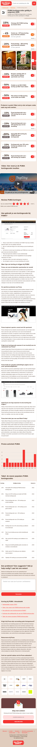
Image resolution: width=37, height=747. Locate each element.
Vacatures (17, 731)
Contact (11, 731)
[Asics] (24, 685)
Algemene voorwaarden (27, 731)
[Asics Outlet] (30, 685)
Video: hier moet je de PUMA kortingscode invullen (16, 607)
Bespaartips (25, 732)
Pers (19, 732)
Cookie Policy (12, 732)
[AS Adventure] (17, 685)
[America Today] (4, 685)
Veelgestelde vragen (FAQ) (9, 604)
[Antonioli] (11, 685)
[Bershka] (17, 692)
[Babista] (11, 692)
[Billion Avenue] (30, 692)
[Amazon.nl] (30, 679)
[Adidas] (4, 679)
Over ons (5, 731)
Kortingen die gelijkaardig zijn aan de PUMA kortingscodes (18, 613)
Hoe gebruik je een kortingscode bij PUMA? (14, 610)
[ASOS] (4, 692)
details (33, 38)
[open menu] (34, 3)
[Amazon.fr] (24, 679)
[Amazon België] (17, 679)
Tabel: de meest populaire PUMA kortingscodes (15, 616)
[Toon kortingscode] (32, 24)
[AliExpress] (11, 679)
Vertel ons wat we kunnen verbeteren (16, 581)
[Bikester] (24, 692)
